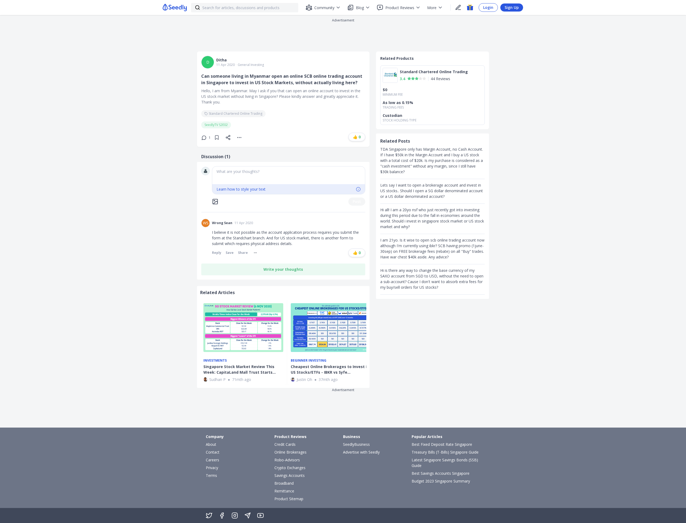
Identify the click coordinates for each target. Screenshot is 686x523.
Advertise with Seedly (361, 452)
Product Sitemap (288, 498)
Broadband (284, 483)
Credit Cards (285, 444)
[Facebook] (222, 515)
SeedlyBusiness (356, 444)
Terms (211, 475)
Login (488, 7)
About (211, 444)
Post (357, 201)
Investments (215, 360)
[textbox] (288, 175)
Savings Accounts (289, 475)
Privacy (212, 467)
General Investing (251, 65)
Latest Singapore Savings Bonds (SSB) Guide (445, 462)
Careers (212, 459)
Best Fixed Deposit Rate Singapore (442, 444)
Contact (212, 452)
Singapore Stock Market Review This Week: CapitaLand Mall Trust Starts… (239, 369)
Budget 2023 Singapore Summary (441, 481)
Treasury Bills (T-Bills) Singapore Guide (445, 452)
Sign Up (512, 7)
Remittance (284, 491)
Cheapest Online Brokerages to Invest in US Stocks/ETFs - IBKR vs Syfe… (330, 369)
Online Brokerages (290, 452)
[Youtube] (260, 515)
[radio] (409, 78)
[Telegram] (247, 515)
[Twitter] (209, 515)
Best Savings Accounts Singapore (440, 473)
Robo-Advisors (287, 459)
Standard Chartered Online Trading (235, 113)
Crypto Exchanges (289, 467)
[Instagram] (235, 515)
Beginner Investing (308, 360)
